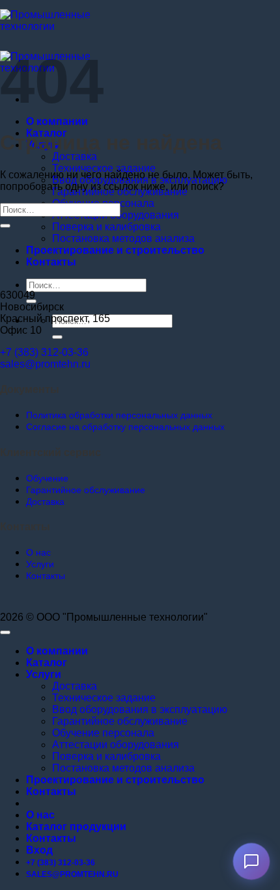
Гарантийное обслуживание (120, 721)
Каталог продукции (76, 826)
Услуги (43, 674)
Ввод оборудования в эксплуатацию (139, 709)
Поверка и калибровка (106, 226)
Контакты (51, 261)
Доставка (74, 156)
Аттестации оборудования (115, 744)
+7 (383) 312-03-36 (44, 352)
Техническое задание (104, 168)
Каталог (46, 662)
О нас (40, 814)
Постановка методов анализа (123, 238)
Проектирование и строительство (115, 250)
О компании (57, 121)
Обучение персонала (103, 732)
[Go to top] (5, 632)
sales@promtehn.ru (45, 364)
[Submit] (57, 337)
